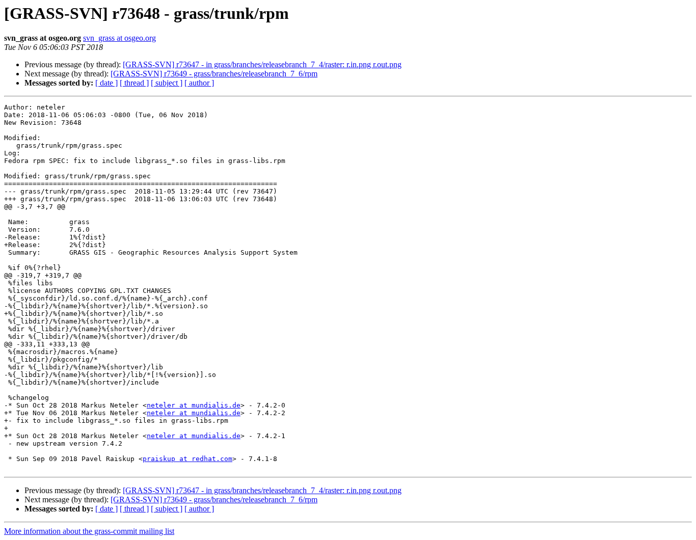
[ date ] (106, 82)
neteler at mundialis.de (193, 405)
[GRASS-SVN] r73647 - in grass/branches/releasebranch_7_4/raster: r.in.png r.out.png (262, 64)
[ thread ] (134, 82)
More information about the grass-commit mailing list (89, 531)
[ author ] (199, 82)
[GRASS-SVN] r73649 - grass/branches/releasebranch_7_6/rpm (214, 73)
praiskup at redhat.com (187, 459)
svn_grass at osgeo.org (119, 38)
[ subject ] (166, 82)
